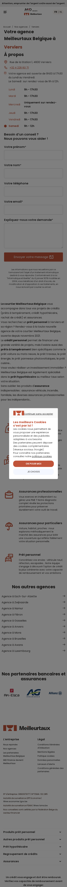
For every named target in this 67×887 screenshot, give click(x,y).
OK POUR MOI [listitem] (33, 463)
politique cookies (42, 456)
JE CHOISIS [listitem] (33, 471)
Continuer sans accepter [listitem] (32, 417)
